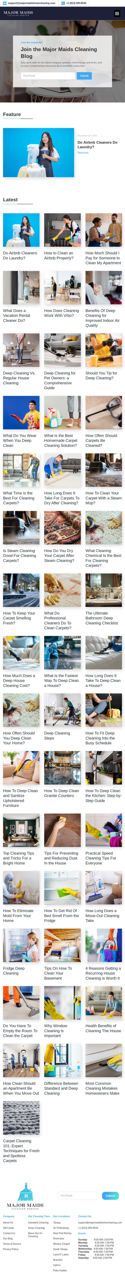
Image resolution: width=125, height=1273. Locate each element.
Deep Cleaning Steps (57, 735)
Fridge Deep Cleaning (14, 971)
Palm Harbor (60, 1270)
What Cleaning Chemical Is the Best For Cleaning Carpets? (103, 558)
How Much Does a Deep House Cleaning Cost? (19, 680)
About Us (8, 1222)
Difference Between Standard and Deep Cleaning (61, 1088)
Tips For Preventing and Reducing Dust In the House (61, 858)
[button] (117, 13)
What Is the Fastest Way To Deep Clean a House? (61, 680)
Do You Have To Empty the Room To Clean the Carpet (20, 1031)
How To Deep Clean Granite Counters (61, 793)
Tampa (57, 1222)
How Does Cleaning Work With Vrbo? (61, 313)
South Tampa (60, 1249)
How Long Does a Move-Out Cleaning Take (102, 915)
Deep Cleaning (36, 1228)
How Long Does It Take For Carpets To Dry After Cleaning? (61, 498)
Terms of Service (12, 1244)
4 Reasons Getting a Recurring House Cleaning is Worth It (103, 973)
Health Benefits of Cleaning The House (103, 1028)
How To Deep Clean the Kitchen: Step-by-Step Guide (104, 795)
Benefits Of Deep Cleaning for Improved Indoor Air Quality (103, 318)
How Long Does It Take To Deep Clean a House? (103, 680)
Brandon (57, 1260)
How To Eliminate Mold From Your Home (18, 915)
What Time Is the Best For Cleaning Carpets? (18, 498)
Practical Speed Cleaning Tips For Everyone (101, 858)
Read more (83, 152)
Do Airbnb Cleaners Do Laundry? (20, 255)
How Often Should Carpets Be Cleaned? (101, 440)
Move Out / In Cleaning (35, 1235)
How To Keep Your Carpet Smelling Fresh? (19, 618)
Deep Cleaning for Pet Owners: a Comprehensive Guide (60, 380)
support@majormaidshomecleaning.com (100, 1222)
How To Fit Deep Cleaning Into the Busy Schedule (100, 738)
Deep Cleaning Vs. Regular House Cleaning (19, 378)
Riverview (58, 1238)
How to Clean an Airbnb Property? (58, 255)
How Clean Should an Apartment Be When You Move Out (21, 1088)
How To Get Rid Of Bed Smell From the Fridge (61, 915)
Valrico (57, 1265)
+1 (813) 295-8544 (88, 1228)
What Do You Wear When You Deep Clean (19, 440)
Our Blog (8, 1238)
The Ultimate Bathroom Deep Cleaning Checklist (102, 618)
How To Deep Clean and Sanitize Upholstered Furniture (20, 798)
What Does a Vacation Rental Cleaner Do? (16, 315)
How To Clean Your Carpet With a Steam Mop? (104, 498)
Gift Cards (8, 1228)
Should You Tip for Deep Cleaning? (101, 375)
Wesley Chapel (61, 1244)
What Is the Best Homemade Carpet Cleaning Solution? (60, 440)
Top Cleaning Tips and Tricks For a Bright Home (18, 858)
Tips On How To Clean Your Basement (58, 973)
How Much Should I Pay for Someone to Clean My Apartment (103, 258)
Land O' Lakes (61, 1254)
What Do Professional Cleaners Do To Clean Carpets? (57, 620)
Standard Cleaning (38, 1222)
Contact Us (9, 1233)
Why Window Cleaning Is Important (55, 1031)
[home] (18, 13)
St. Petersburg (61, 1228)
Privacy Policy (10, 1249)
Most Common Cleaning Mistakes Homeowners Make (102, 1088)
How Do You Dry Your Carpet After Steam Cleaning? (59, 555)
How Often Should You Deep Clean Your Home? (19, 738)
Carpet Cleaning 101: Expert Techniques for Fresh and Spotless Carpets (21, 1151)
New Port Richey (62, 1233)
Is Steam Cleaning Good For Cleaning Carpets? (19, 555)
